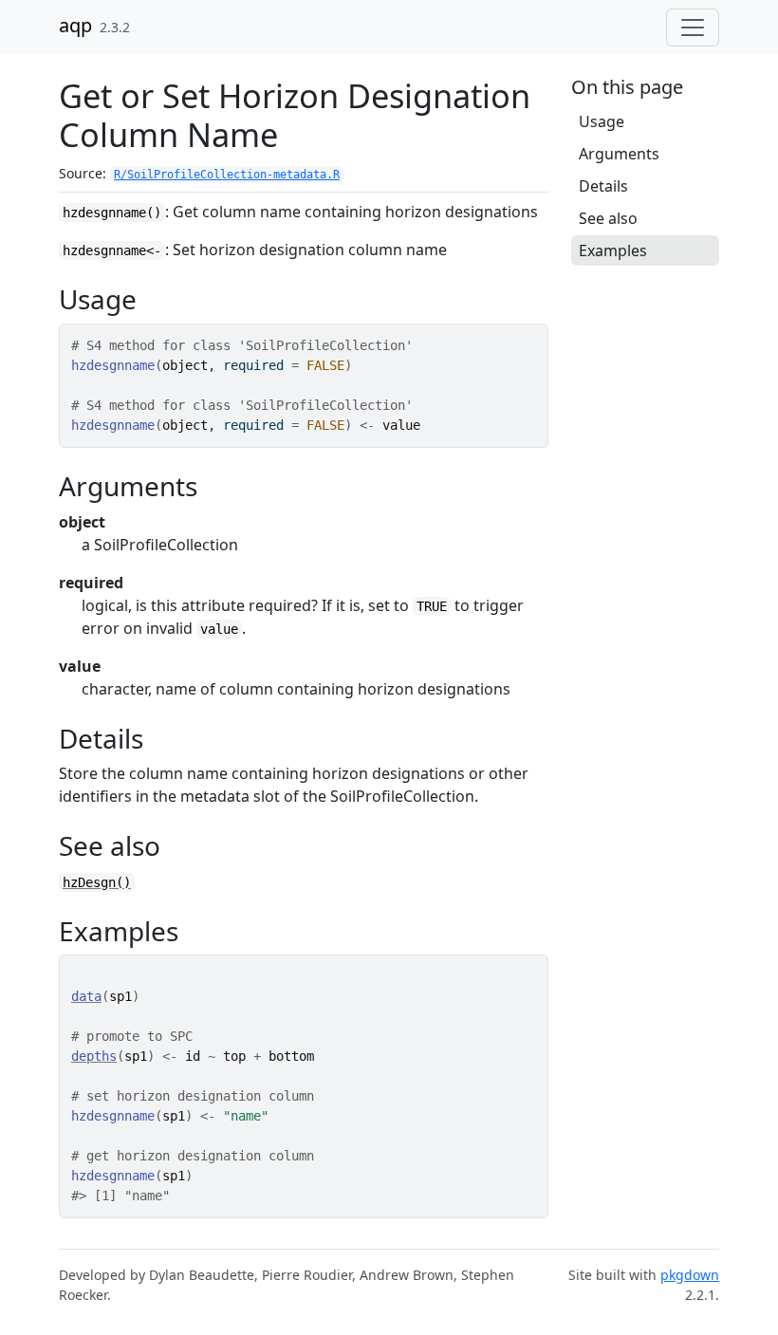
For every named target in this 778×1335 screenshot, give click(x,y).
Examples (613, 250)
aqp (75, 25)
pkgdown (689, 1275)
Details (603, 186)
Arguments (619, 153)
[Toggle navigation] (692, 27)
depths (94, 1056)
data (86, 996)
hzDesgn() (97, 882)
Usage (601, 121)
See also (608, 218)
